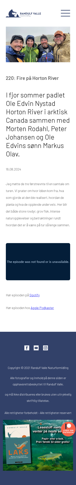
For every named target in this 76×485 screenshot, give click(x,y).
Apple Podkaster (42, 308)
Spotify (34, 295)
